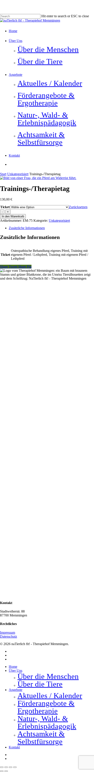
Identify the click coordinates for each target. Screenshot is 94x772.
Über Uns (15, 670)
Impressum (7, 632)
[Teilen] (10, 767)
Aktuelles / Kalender (49, 695)
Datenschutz (8, 636)
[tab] (51, 228)
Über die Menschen (48, 676)
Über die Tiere (40, 684)
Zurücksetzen (78, 207)
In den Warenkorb (13, 216)
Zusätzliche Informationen (27, 228)
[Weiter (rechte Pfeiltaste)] (6, 771)
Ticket (5, 207)
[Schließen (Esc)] (15, 767)
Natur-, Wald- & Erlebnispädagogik (46, 722)
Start (3, 174)
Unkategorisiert (17, 174)
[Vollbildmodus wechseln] (6, 767)
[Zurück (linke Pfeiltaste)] (1, 771)
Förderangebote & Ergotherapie (46, 707)
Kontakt (14, 747)
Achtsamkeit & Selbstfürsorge (41, 738)
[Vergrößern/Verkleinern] (1, 767)
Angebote (15, 690)
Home (13, 666)
